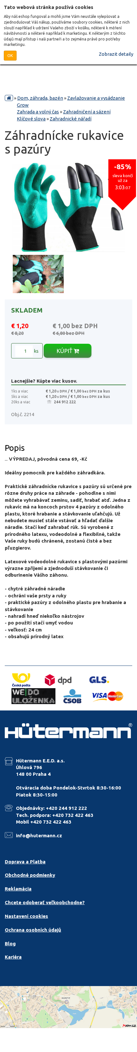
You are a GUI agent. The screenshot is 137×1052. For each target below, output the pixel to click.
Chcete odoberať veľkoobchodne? (45, 902)
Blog (10, 943)
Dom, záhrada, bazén (40, 98)
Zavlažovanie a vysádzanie (96, 98)
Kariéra (13, 957)
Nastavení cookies (26, 916)
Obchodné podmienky (30, 875)
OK (10, 55)
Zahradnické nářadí (70, 118)
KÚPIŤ (65, 351)
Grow (23, 105)
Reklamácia (18, 888)
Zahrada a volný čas (38, 111)
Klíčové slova (31, 118)
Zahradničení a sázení (87, 111)
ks (36, 351)
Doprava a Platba (25, 861)
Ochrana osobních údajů (33, 930)
